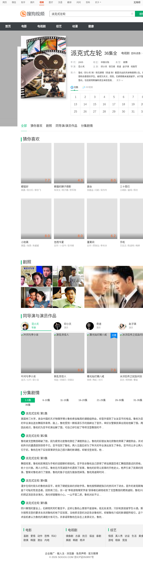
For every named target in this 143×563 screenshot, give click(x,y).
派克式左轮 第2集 (36, 435)
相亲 (117, 540)
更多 (118, 80)
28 (104, 111)
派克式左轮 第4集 (36, 480)
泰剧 (98, 536)
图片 (32, 2)
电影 (24, 26)
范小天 (81, 66)
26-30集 (119, 400)
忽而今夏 (59, 242)
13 (75, 104)
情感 (110, 536)
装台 (89, 186)
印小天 (104, 66)
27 (94, 111)
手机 (122, 242)
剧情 (125, 62)
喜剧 (26, 536)
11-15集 (64, 400)
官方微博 (93, 553)
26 (85, 111)
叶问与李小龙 (28, 376)
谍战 (91, 536)
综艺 (59, 26)
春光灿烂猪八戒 (95, 376)
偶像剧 (69, 536)
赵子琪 (126, 66)
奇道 (119, 66)
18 (123, 104)
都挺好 (24, 186)
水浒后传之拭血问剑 (131, 376)
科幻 (53, 536)
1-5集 (28, 400)
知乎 (23, 2)
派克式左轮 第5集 (36, 502)
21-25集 (101, 400)
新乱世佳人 (60, 376)
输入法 (60, 553)
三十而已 (125, 186)
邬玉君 (112, 66)
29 (113, 111)
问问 (79, 2)
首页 (8, 26)
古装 (77, 536)
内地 (46, 540)
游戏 (110, 540)
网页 (5, 2)
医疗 (51, 2)
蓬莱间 (90, 242)
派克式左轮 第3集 (36, 458)
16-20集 (82, 400)
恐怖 (46, 536)
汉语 (60, 2)
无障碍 (137, 2)
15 (94, 104)
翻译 (69, 2)
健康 (91, 26)
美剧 (68, 540)
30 (123, 111)
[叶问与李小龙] (36, 353)
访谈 (127, 536)
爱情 (33, 536)
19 (133, 104)
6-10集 (46, 400)
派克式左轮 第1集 (36, 413)
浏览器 (70, 553)
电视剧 (41, 26)
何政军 (134, 66)
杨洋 (82, 540)
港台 (39, 540)
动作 (39, 536)
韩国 (33, 540)
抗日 (84, 536)
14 (85, 104)
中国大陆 (105, 62)
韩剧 (75, 540)
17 (113, 104)
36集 (28, 404)
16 (104, 104)
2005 (80, 62)
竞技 (124, 540)
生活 (134, 536)
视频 (42, 2)
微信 (14, 2)
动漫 (75, 26)
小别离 (24, 242)
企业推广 (50, 553)
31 (133, 111)
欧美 (26, 540)
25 (75, 111)
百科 (88, 2)
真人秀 (119, 536)
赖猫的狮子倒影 (62, 186)
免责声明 (81, 553)
